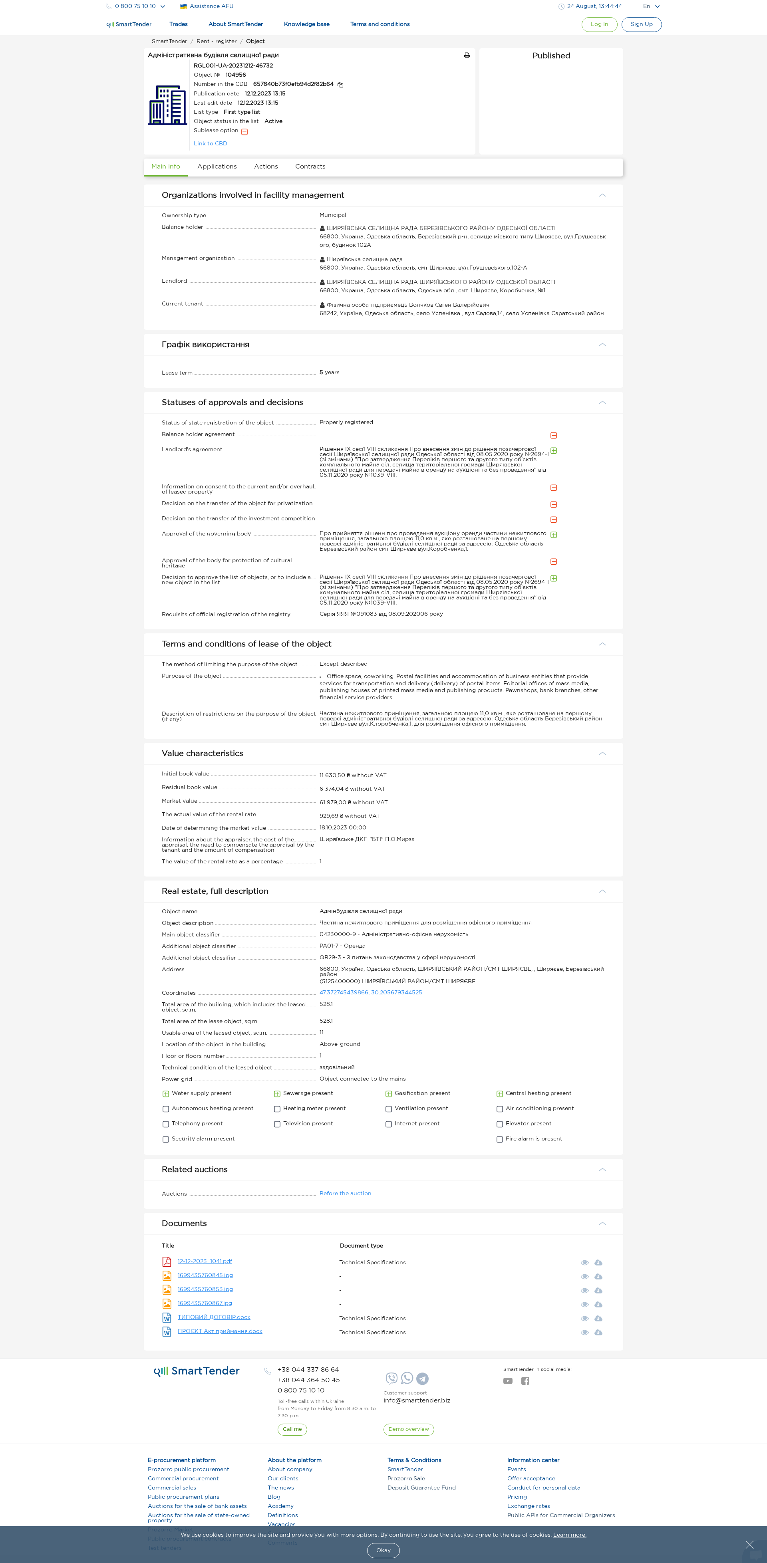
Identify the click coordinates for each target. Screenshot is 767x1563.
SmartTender (405, 1469)
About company (290, 1469)
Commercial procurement (183, 1478)
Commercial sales (172, 1488)
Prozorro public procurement (188, 1469)
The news (281, 1488)
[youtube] (508, 1383)
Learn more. (569, 1535)
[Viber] (391, 1382)
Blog (274, 1497)
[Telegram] (421, 1382)
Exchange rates (528, 1506)
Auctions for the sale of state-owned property (199, 1518)
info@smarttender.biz (417, 1401)
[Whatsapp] (406, 1382)
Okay (383, 1550)
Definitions (283, 1515)
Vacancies (282, 1524)
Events (516, 1469)
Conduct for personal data (543, 1488)
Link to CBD (210, 143)
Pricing (517, 1497)
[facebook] (525, 1383)
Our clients (283, 1478)
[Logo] (129, 24)
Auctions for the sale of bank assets (197, 1506)
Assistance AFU (212, 6)
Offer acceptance (531, 1478)
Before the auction (346, 1193)
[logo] (197, 1372)
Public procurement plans (183, 1497)
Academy (281, 1506)
